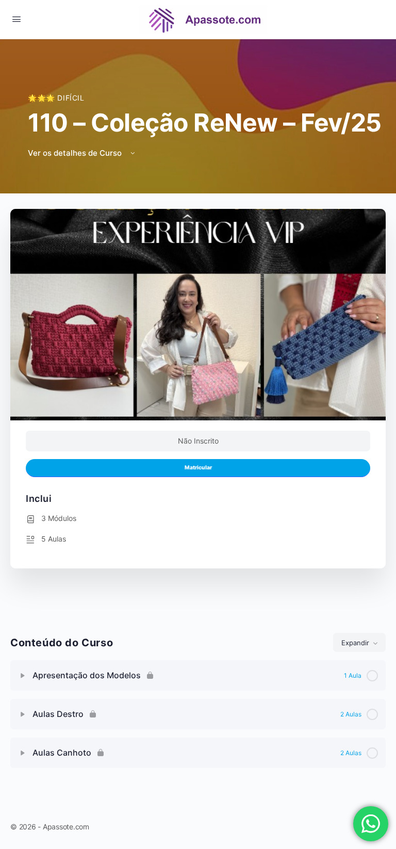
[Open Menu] (16, 19)
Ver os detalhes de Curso (76, 153)
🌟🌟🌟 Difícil (56, 97)
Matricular (198, 467)
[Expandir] (22, 675)
